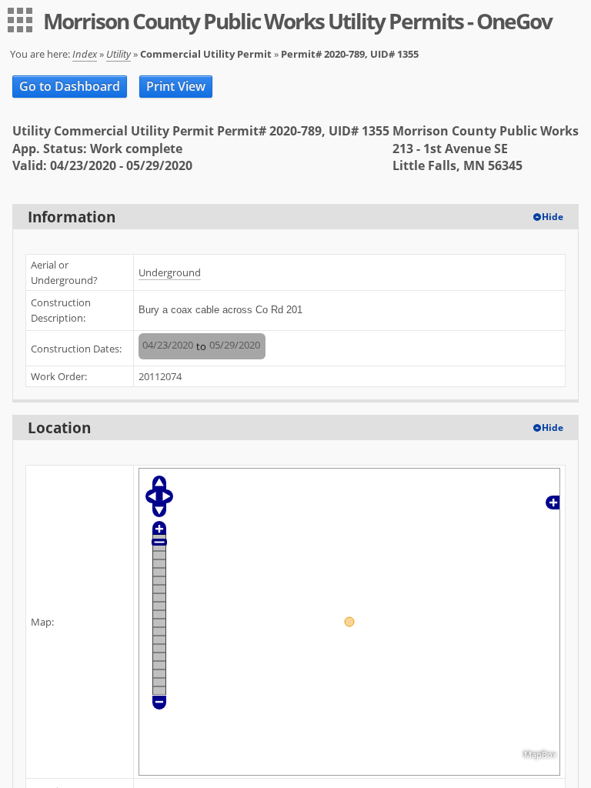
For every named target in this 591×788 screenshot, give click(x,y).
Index (84, 54)
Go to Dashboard (69, 86)
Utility (118, 54)
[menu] (20, 20)
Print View (175, 86)
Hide (552, 216)
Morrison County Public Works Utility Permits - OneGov (297, 20)
